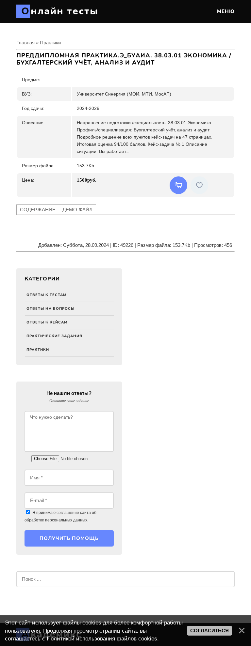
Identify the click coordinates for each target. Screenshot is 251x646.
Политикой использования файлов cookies (102, 638)
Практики (37, 349)
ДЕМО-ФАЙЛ (77, 209)
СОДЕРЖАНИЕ (38, 209)
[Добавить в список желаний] (199, 185)
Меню (225, 11)
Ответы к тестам (46, 295)
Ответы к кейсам (47, 322)
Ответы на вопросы (50, 308)
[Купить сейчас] (178, 185)
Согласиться (209, 630)
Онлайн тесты (59, 11)
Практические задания (54, 336)
